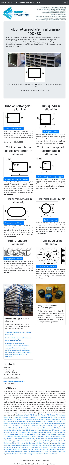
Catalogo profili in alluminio (46, 266)
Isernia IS (9, 436)
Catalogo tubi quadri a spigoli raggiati (50, 177)
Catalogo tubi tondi (50, 220)
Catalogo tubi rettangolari (13, 128)
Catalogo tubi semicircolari (14, 223)
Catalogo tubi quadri (51, 132)
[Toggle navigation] (65, 2)
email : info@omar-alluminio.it (14, 381)
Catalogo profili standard (13, 259)
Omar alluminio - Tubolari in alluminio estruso (20, 2)
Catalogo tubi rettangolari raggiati (16, 179)
